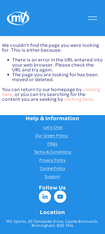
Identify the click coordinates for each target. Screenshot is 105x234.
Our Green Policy (51, 135)
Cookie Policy (52, 168)
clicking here (78, 99)
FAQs (52, 143)
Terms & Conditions (52, 152)
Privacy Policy (52, 160)
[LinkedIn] (45, 197)
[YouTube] (60, 197)
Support (52, 176)
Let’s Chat (53, 127)
